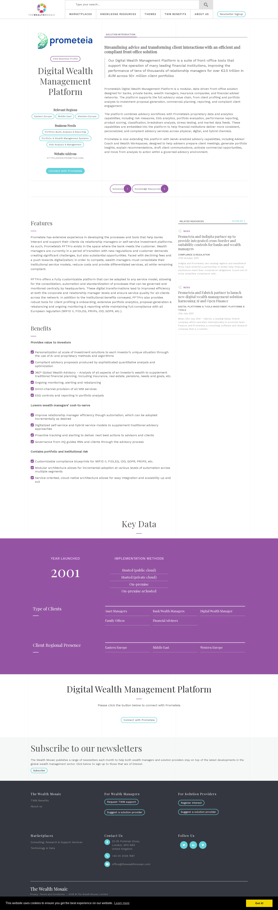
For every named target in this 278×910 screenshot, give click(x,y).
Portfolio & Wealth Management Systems (65, 138)
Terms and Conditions (52, 894)
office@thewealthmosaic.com (131, 864)
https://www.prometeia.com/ (65, 158)
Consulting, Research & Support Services (56, 842)
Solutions (120, 189)
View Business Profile (65, 58)
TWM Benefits (40, 800)
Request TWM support (121, 801)
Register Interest (191, 802)
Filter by (237, 221)
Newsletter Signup (231, 14)
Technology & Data (43, 848)
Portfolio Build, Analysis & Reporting (65, 132)
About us (36, 806)
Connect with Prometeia (65, 171)
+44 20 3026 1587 (123, 855)
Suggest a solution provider (124, 812)
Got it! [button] (259, 903)
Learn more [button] (122, 903)
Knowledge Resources (150, 189)
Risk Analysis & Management (65, 144)
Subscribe (39, 770)
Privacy (34, 894)
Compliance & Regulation (194, 254)
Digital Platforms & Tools (195, 306)
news (186, 231)
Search (206, 4)
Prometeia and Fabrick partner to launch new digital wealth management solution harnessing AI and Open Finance (210, 296)
